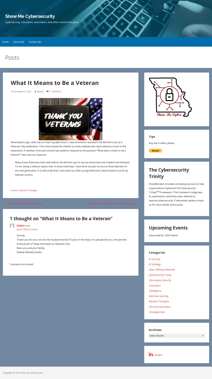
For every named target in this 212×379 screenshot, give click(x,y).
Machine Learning (158, 296)
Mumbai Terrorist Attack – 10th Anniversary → (113, 203)
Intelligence (155, 290)
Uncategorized (157, 312)
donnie (40, 91)
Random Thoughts (28, 190)
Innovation (155, 285)
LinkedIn (157, 355)
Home (5, 41)
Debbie (21, 225)
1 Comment (55, 91)
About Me (18, 41)
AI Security (154, 259)
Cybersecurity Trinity (160, 275)
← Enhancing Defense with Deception (23, 203)
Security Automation (160, 306)
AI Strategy (155, 264)
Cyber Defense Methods (162, 269)
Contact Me (35, 41)
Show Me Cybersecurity (30, 16)
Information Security (160, 280)
